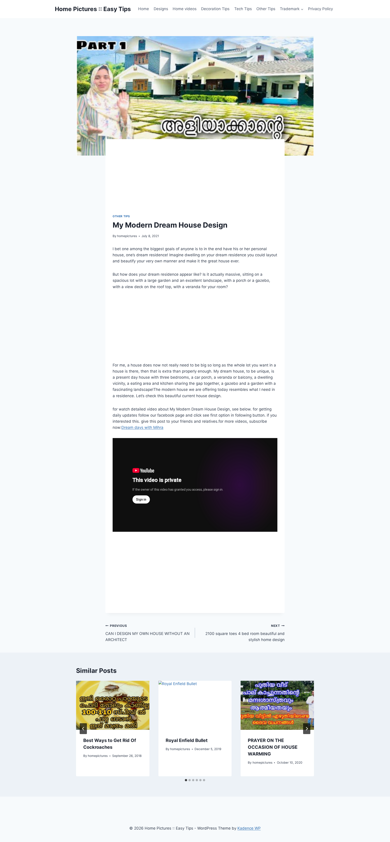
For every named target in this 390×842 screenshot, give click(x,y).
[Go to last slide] (83, 728)
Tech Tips (243, 9)
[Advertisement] (200, 180)
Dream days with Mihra (142, 427)
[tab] (186, 780)
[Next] (306, 728)
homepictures (127, 236)
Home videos (185, 9)
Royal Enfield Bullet (187, 740)
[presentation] (112, 705)
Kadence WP (249, 828)
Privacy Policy (320, 9)
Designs (161, 9)
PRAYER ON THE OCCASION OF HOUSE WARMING (272, 747)
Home (143, 9)
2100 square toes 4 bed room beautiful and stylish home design (245, 633)
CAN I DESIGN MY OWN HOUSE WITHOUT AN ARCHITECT (147, 633)
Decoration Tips (215, 9)
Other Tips (265, 9)
